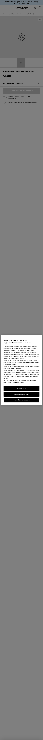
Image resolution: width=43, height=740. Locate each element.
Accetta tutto (21, 388)
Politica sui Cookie (10, 364)
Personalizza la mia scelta (21, 400)
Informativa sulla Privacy (31, 362)
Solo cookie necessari (21, 394)
